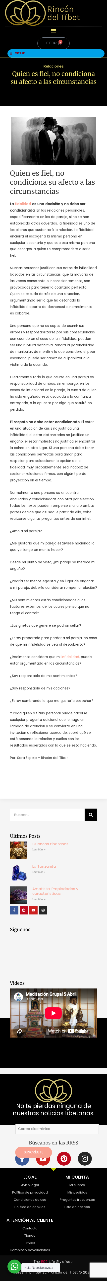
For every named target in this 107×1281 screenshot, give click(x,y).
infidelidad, (70, 657)
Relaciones (54, 66)
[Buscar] (91, 815)
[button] (54, 30)
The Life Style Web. (53, 1262)
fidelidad (23, 204)
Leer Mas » (39, 849)
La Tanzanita (44, 866)
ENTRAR (20, 53)
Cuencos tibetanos (50, 843)
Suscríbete (33, 1152)
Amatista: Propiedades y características (55, 891)
